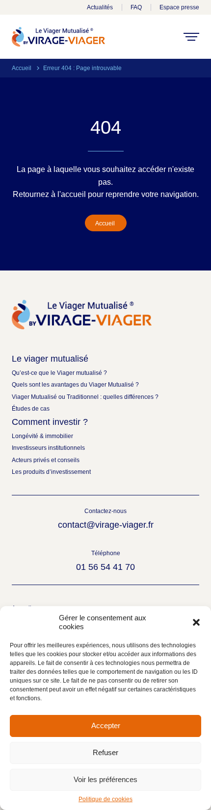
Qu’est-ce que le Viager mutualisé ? (59, 372)
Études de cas (31, 408)
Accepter (105, 725)
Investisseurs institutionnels (48, 447)
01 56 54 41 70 (105, 567)
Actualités (100, 7)
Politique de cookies (105, 799)
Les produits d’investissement (51, 471)
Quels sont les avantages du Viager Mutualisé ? (75, 384)
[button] (196, 622)
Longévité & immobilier (42, 436)
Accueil (21, 68)
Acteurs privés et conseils (45, 460)
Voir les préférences (105, 779)
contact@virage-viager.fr (106, 525)
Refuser (105, 752)
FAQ (136, 7)
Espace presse (179, 7)
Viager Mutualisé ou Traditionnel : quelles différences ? (85, 396)
